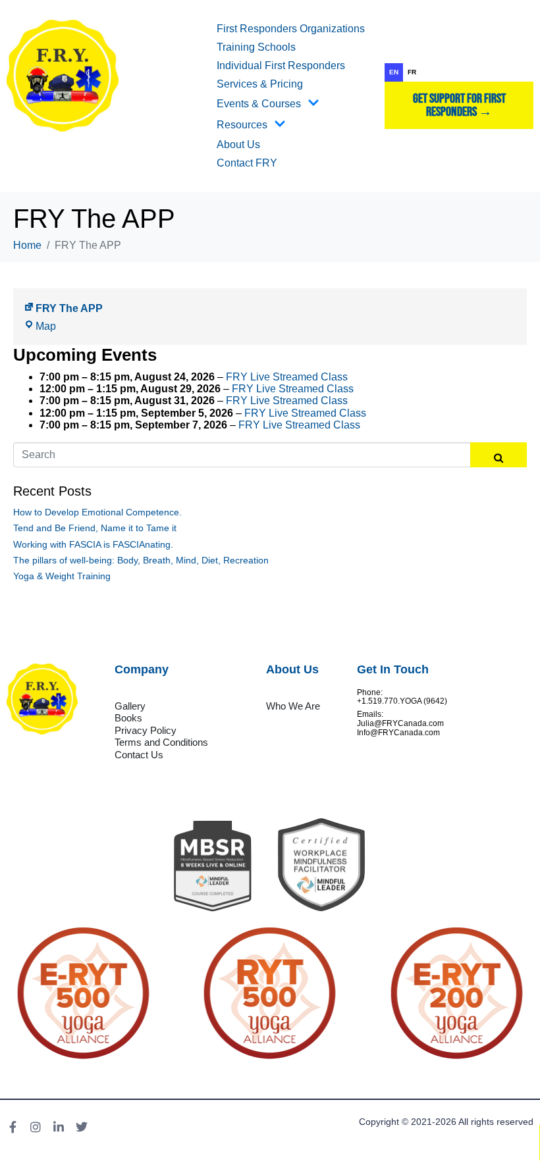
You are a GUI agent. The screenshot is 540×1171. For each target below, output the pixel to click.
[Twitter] (82, 1127)
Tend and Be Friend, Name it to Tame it (94, 528)
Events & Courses (259, 103)
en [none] (393, 72)
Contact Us (139, 754)
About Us (238, 144)
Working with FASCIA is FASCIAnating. (93, 544)
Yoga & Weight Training (62, 576)
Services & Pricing (260, 84)
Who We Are (293, 706)
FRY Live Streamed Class (287, 376)
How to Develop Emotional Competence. (97, 512)
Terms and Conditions (161, 742)
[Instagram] (35, 1127)
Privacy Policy (145, 730)
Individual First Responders (281, 65)
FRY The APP (69, 308)
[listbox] (459, 72)
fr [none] (412, 72)
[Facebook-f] (12, 1127)
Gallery (130, 706)
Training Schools (256, 47)
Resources (242, 124)
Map (46, 326)
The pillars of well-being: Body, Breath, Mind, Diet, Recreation (141, 560)
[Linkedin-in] (59, 1127)
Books (128, 717)
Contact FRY (247, 163)
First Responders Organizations (291, 28)
